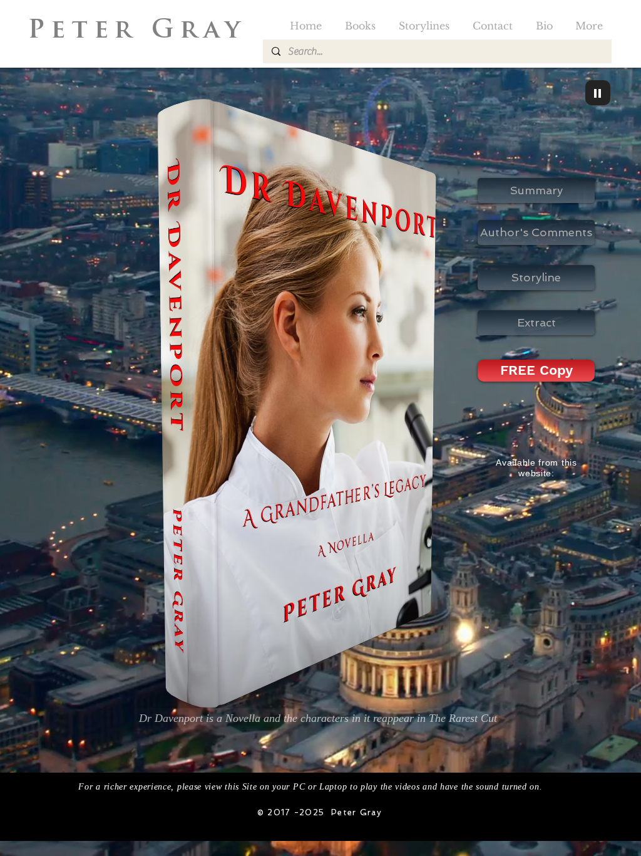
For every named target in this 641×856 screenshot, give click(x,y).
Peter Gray (144, 31)
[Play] (597, 92)
